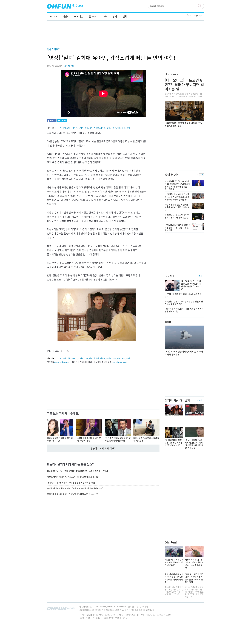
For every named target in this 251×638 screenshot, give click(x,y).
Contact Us (122, 606)
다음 (202, 174)
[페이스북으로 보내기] (51, 121)
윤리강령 (131, 606)
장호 (91, 127)
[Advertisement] (125, 35)
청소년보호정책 (142, 606)
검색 (200, 6)
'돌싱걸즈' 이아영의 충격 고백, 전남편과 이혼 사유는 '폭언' (71, 482)
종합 (123, 127)
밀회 (64, 127)
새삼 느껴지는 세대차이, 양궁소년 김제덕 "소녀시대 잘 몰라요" (73, 476)
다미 (59, 127)
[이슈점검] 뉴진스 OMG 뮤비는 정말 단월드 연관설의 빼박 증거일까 (184, 303)
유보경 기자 (69, 66)
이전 (200, 174)
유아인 (109, 127)
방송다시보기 (53, 49)
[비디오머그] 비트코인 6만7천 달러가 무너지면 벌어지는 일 (184, 84)
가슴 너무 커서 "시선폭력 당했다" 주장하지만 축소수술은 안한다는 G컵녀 (77, 471)
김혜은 (102, 127)
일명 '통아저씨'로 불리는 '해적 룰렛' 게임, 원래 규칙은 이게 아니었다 (174, 578)
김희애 (81, 127)
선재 (128, 127)
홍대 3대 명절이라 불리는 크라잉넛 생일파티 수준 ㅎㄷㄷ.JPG (72, 494)
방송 (86, 127)
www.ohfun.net (62, 362)
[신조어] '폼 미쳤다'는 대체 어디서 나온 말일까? (183, 295)
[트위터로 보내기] (62, 121)
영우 (114, 127)
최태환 (96, 127)
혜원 (119, 127)
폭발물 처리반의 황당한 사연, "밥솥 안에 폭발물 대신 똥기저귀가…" (75, 488)
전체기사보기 (198, 609)
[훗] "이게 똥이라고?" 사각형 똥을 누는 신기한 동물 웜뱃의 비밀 (184, 310)
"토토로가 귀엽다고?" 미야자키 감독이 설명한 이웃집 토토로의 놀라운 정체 (194, 578)
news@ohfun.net (119, 362)
